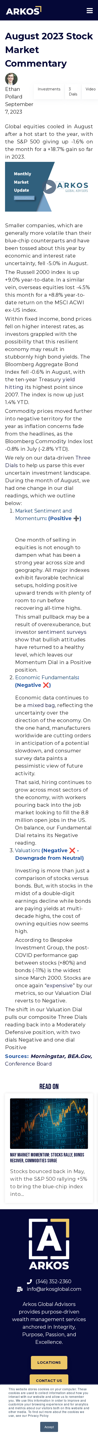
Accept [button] (49, 1427)
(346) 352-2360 (51, 1281)
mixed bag (41, 705)
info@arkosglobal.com (52, 1289)
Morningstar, (49, 1056)
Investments (49, 89)
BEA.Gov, (79, 1056)
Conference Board (28, 1064)
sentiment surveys (62, 632)
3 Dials (73, 91)
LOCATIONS (49, 1362)
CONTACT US (49, 1380)
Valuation (26, 850)
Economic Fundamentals (46, 677)
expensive (59, 985)
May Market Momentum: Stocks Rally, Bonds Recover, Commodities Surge (47, 1158)
